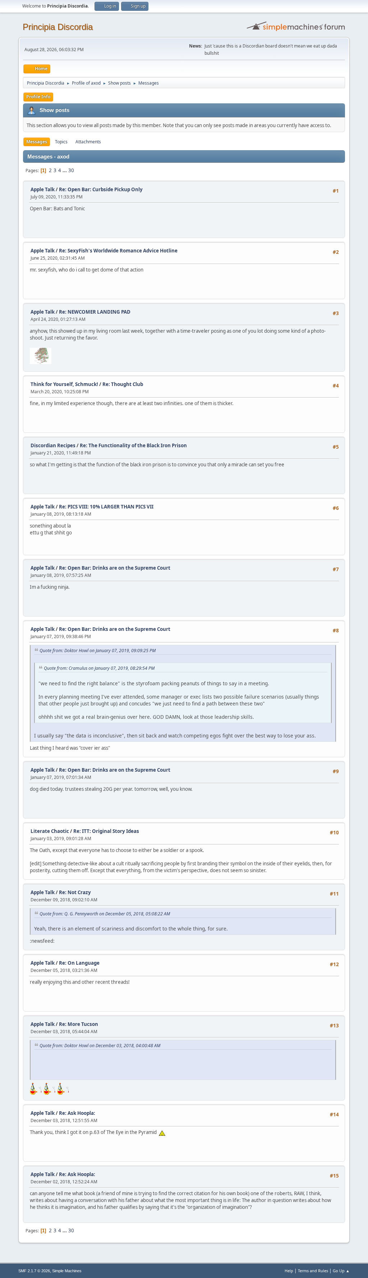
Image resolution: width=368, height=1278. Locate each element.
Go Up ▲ (341, 1270)
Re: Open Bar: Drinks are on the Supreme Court (114, 568)
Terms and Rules (313, 1270)
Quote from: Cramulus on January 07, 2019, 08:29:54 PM (99, 668)
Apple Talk (43, 189)
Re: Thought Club (122, 384)
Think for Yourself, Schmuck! (64, 384)
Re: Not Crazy (75, 892)
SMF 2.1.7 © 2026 (34, 1271)
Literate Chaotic (50, 831)
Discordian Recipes (53, 445)
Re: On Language (79, 963)
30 (71, 170)
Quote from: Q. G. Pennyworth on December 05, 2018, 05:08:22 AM (105, 914)
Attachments (88, 142)
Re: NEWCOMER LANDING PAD (94, 312)
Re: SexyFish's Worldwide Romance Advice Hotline (118, 250)
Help (289, 1270)
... (65, 170)
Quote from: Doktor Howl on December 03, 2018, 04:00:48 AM (100, 1045)
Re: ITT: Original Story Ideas (106, 831)
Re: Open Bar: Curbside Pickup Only (101, 189)
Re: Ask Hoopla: (77, 1113)
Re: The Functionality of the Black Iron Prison (133, 445)
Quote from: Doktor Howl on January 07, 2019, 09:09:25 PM (98, 650)
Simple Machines (67, 1271)
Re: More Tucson (78, 1024)
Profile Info (38, 97)
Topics (61, 142)
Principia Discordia (58, 27)
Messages (36, 142)
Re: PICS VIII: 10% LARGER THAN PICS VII (106, 506)
